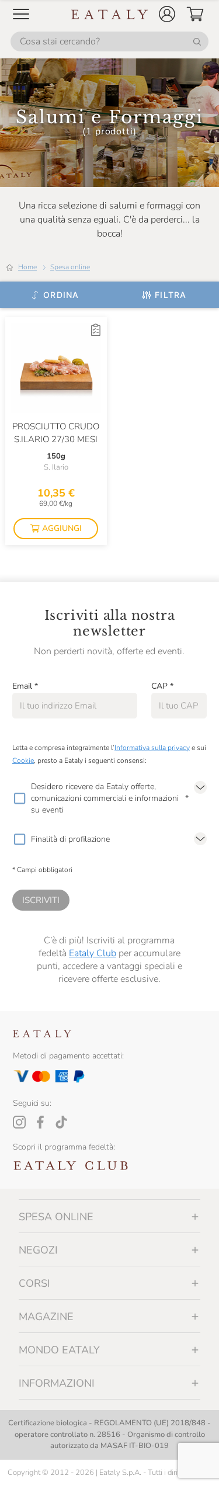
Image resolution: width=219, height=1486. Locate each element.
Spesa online (70, 267)
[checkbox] (19, 798)
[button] (167, 14)
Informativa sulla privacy (152, 747)
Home (27, 267)
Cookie (23, 760)
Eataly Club (92, 953)
